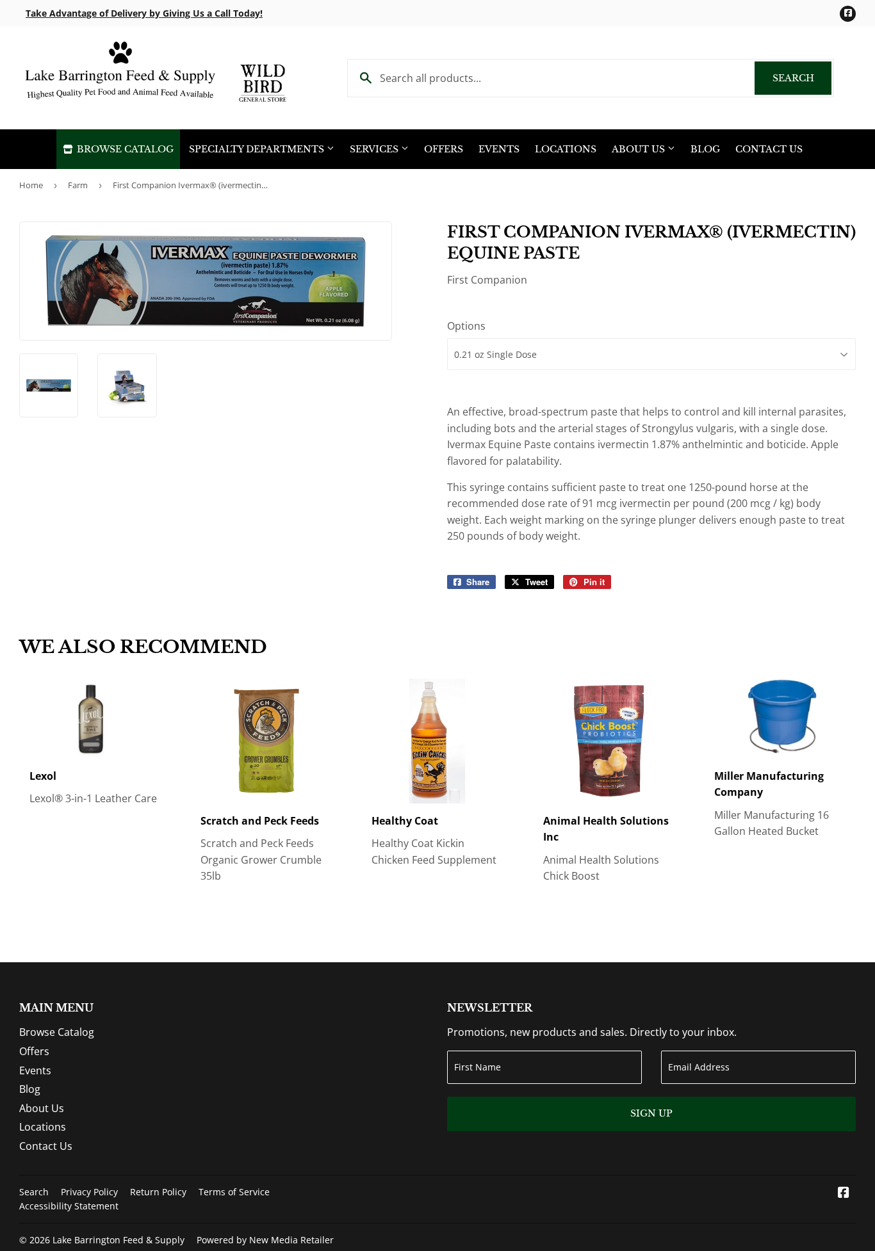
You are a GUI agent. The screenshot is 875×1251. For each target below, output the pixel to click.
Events (498, 149)
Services (375, 149)
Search (802, 78)
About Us (639, 149)
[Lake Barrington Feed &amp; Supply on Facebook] (843, 1193)
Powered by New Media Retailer (265, 1240)
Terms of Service (234, 1192)
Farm (78, 185)
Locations (565, 149)
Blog (705, 149)
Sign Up (651, 1113)
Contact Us (769, 149)
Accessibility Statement (69, 1206)
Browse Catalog (124, 149)
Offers (443, 149)
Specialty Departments (258, 149)
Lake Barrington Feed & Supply (118, 1240)
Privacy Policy (89, 1192)
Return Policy (158, 1192)
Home (31, 185)
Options (466, 326)
